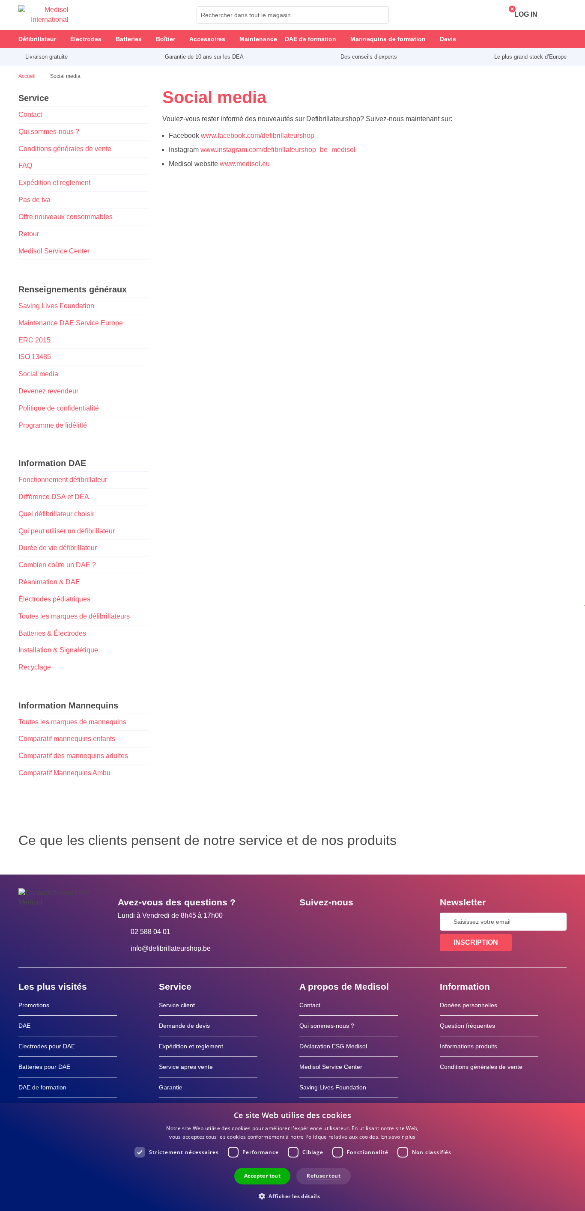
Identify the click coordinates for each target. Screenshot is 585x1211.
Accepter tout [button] (262, 1175)
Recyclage (34, 667)
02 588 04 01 (150, 931)
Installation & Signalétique (58, 650)
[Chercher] (379, 15)
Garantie (170, 1087)
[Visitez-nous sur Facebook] (308, 922)
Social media (38, 374)
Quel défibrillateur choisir (56, 514)
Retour (28, 234)
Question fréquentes (467, 1025)
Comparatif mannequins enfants (66, 738)
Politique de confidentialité (58, 408)
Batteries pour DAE (44, 1066)
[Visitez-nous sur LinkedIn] (333, 922)
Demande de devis (184, 1025)
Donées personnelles (468, 1005)
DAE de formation (42, 1087)
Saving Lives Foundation (56, 305)
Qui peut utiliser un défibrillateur (66, 531)
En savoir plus (398, 1136)
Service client (177, 1005)
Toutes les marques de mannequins (72, 722)
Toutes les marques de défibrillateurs (74, 616)
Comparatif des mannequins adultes (73, 755)
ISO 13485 (34, 356)
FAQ (25, 165)
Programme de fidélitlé (52, 425)
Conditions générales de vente (64, 148)
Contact (30, 114)
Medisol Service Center (54, 251)
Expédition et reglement (54, 182)
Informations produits (468, 1046)
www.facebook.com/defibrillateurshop (257, 135)
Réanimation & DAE (49, 582)
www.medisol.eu (244, 163)
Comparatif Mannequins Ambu (64, 773)
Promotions (33, 1005)
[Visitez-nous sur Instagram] (358, 922)
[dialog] (292, 1157)
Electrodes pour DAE (46, 1046)
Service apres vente (186, 1066)
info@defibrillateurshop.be (171, 948)
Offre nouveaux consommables (65, 216)
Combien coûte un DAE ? (57, 564)
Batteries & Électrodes (52, 633)
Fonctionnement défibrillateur (62, 479)
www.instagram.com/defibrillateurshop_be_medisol (277, 149)
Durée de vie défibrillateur (57, 547)
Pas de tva (34, 199)
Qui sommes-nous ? (48, 131)
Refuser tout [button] (323, 1175)
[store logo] (43, 15)
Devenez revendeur (48, 391)
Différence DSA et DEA (53, 496)
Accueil (27, 76)
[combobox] (293, 15)
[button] (292, 1196)
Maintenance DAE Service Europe (70, 323)
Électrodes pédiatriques (54, 599)
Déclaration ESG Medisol (333, 1046)
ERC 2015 (34, 340)
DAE (24, 1025)
